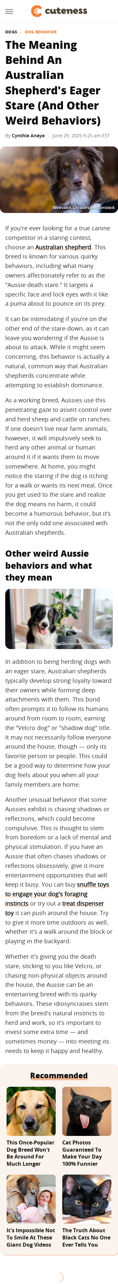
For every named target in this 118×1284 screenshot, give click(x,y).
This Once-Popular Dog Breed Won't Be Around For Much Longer (30, 1153)
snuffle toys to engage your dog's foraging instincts (57, 893)
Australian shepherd (63, 247)
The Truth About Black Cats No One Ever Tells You (86, 1237)
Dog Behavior (41, 32)
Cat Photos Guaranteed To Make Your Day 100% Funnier (82, 1153)
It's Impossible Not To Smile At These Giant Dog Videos (31, 1237)
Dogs (11, 32)
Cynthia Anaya (28, 135)
